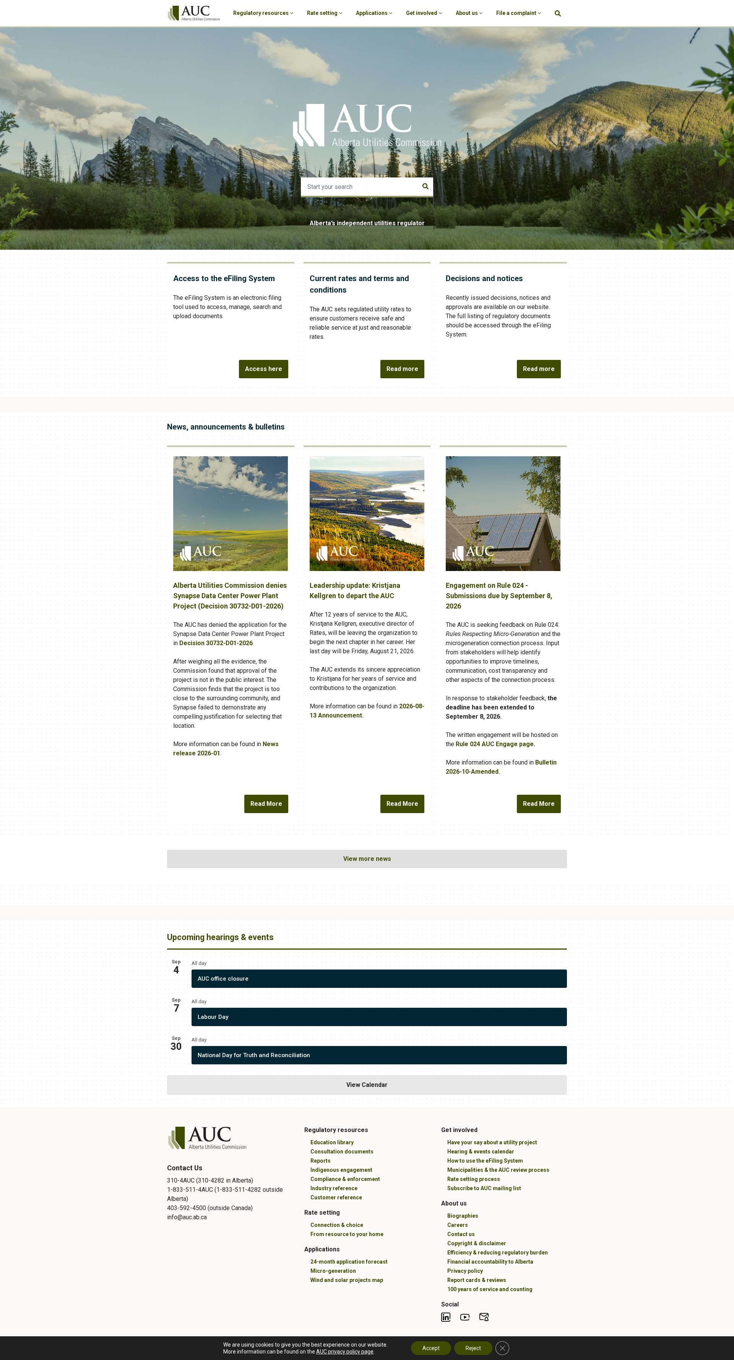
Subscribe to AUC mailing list (484, 1188)
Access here (263, 369)
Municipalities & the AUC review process (498, 1170)
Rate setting (323, 13)
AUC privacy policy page (344, 1352)
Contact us (461, 1234)
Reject (473, 1348)
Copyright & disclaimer (476, 1243)
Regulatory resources (261, 13)
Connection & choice (336, 1225)
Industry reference (333, 1188)
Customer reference (336, 1197)
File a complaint (517, 13)
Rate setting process (473, 1179)
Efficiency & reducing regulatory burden (497, 1252)
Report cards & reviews (476, 1280)
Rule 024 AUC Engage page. (496, 744)
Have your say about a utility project (492, 1142)
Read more (402, 369)
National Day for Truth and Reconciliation (254, 1055)
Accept (431, 1348)
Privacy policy (465, 1271)
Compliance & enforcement (345, 1179)
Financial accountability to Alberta (490, 1262)
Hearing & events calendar (480, 1152)
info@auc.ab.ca (187, 1217)
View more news (367, 858)
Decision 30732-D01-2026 (216, 643)
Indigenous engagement (341, 1170)
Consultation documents (341, 1152)
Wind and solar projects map (346, 1280)
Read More (266, 803)
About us (467, 13)
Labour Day (213, 1016)
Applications (372, 13)
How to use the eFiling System (485, 1161)
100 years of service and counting (490, 1289)
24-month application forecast (349, 1262)
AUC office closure (223, 978)
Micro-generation (333, 1271)
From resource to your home (346, 1234)
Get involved (422, 13)
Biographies (462, 1216)
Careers (457, 1225)
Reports (320, 1161)
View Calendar (367, 1084)
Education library (332, 1142)
